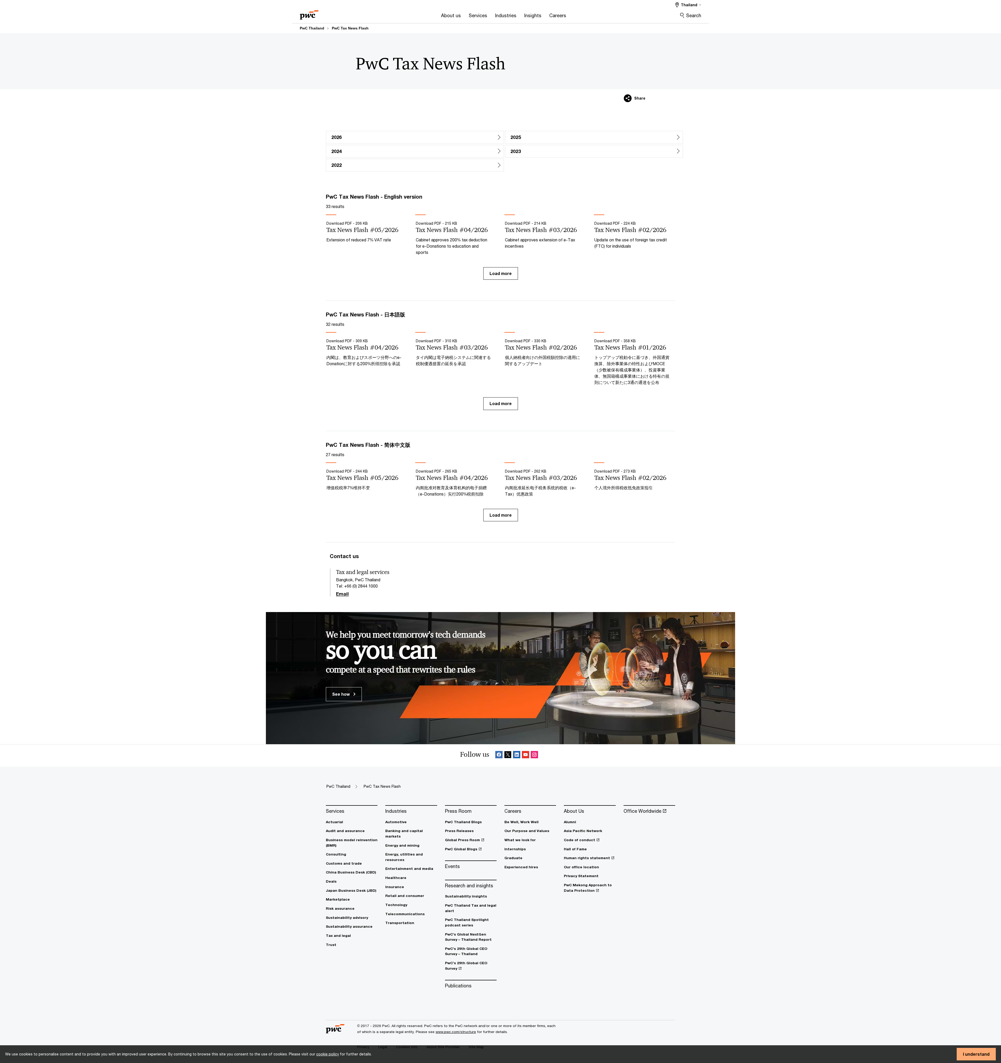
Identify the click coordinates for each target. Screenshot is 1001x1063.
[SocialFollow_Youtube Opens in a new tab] (525, 755)
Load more (501, 273)
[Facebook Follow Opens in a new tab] (499, 755)
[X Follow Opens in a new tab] (507, 755)
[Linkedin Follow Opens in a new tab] (516, 755)
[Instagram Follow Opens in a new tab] (534, 755)
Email (342, 594)
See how (341, 694)
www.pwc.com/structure (456, 1032)
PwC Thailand (312, 28)
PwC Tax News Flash (350, 28)
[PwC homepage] (309, 13)
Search (693, 15)
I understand (976, 1054)
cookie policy (327, 1054)
